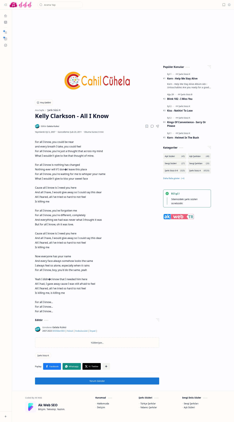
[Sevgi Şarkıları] (199, 163)
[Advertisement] (123, 36)
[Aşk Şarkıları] (199, 156)
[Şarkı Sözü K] (43, 355)
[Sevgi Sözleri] (174, 163)
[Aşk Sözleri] (174, 156)
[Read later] (146, 126)
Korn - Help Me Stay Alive (182, 78)
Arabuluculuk (81, 331)
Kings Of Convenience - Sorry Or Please (186, 124)
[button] (5, 4)
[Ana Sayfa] (5, 16)
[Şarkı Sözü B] (186, 94)
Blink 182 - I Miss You (179, 98)
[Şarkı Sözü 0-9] (174, 171)
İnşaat (93, 331)
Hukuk (70, 331)
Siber (58, 331)
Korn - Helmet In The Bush (183, 137)
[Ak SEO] (5, 22)
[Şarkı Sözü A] (199, 171)
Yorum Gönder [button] (97, 380)
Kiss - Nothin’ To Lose (180, 110)
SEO (54, 331)
